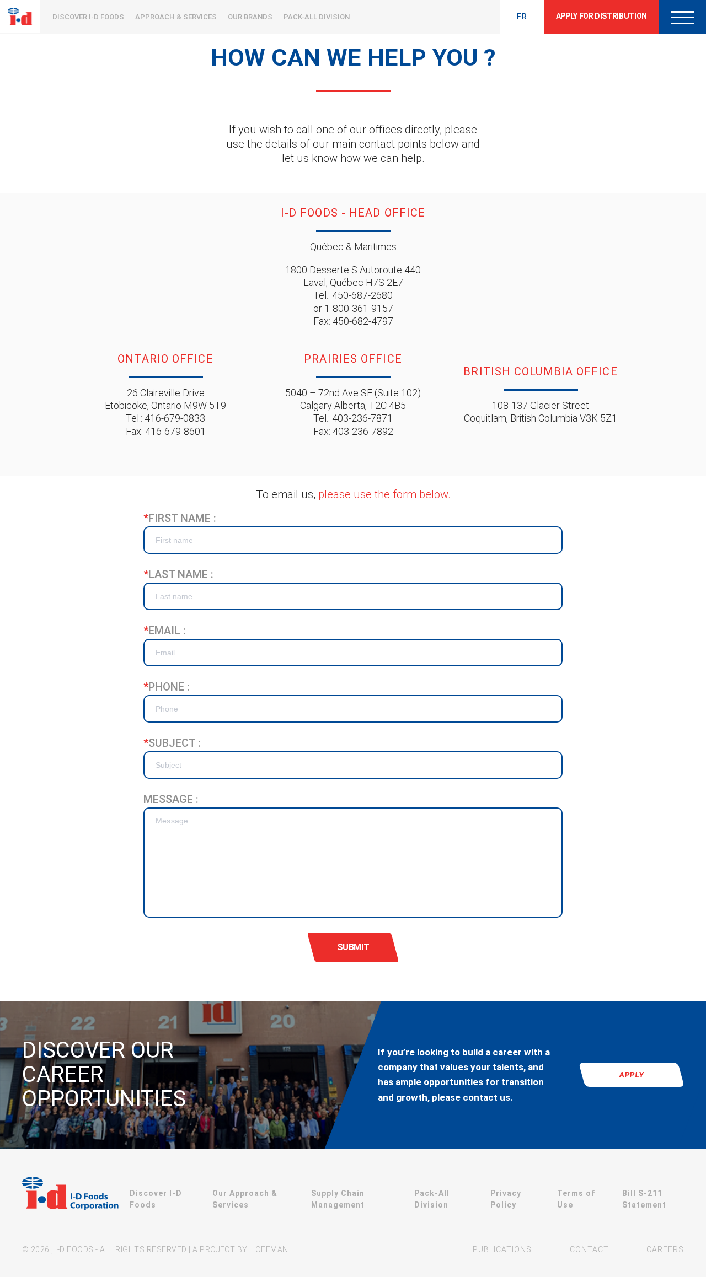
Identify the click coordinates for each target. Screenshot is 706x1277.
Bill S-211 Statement (644, 1199)
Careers (665, 1249)
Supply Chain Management (338, 1199)
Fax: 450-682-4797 (353, 321)
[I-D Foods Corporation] (70, 1195)
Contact (589, 1249)
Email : (164, 630)
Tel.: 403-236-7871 (353, 418)
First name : (179, 518)
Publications (502, 1249)
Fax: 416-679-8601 (166, 431)
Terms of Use (576, 1199)
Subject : (172, 742)
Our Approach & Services (244, 1199)
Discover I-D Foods (88, 17)
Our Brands (250, 17)
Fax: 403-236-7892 (353, 431)
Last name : (178, 574)
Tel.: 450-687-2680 (353, 295)
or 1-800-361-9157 (353, 308)
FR (522, 16)
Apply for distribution (601, 16)
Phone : (166, 686)
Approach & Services (176, 17)
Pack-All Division (317, 17)
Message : (171, 799)
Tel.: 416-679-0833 (165, 418)
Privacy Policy (505, 1199)
